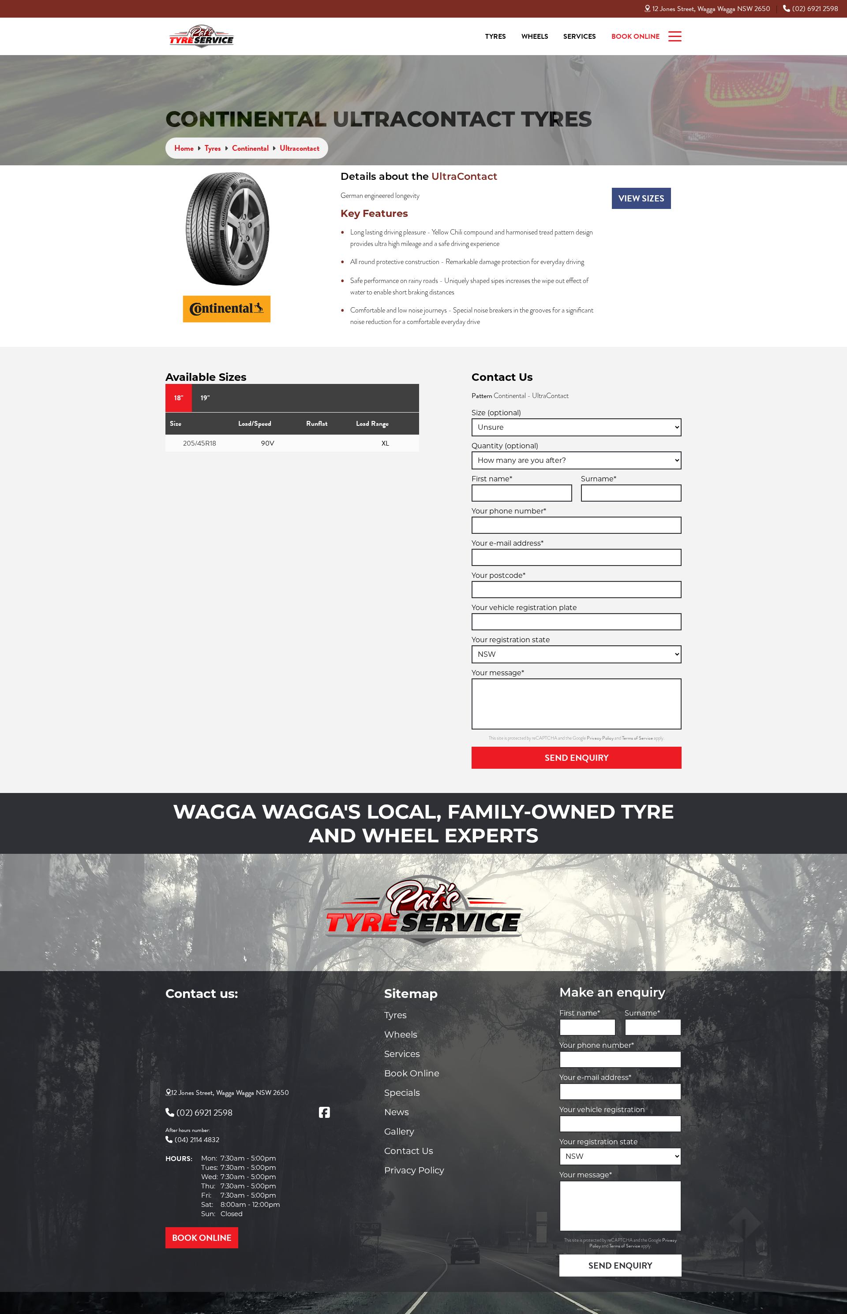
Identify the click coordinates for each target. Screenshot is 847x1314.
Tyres (495, 36)
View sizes (641, 198)
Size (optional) (496, 413)
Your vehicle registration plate (524, 607)
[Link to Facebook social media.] (324, 1112)
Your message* (498, 673)
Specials (402, 1092)
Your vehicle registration (602, 1110)
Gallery (399, 1131)
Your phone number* (509, 511)
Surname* (598, 479)
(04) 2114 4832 (197, 1140)
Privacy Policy (601, 738)
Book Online (635, 36)
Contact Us (408, 1151)
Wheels (534, 36)
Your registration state (511, 640)
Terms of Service (638, 738)
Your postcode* (498, 575)
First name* (492, 479)
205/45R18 (199, 443)
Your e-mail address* (507, 543)
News (396, 1112)
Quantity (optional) (505, 446)
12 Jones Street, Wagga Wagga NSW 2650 (711, 9)
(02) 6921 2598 (815, 9)
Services (579, 36)
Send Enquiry (577, 757)
